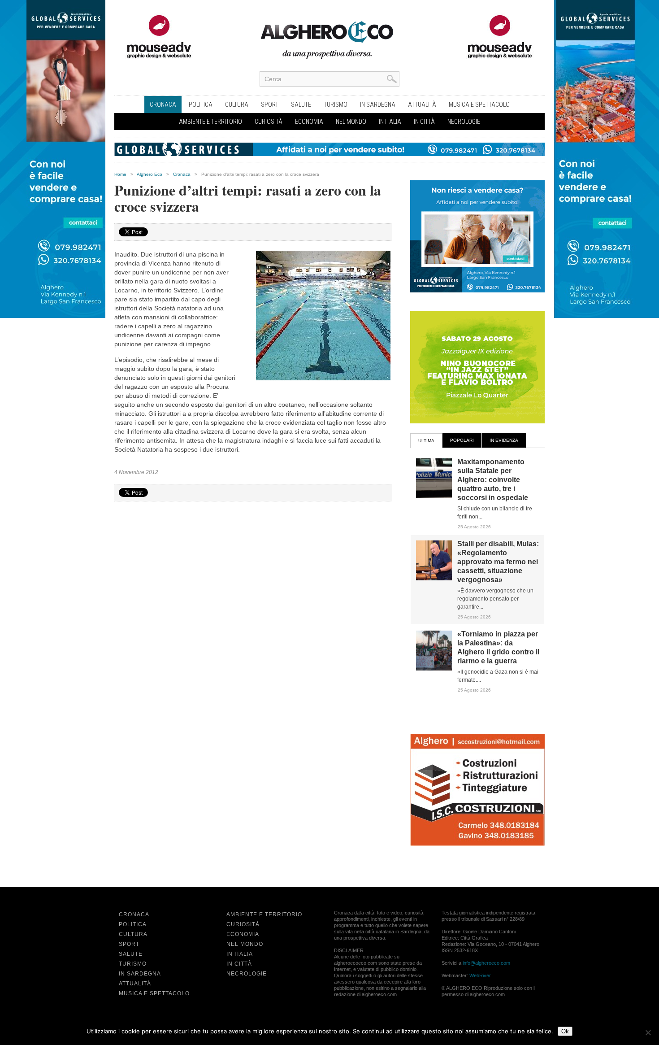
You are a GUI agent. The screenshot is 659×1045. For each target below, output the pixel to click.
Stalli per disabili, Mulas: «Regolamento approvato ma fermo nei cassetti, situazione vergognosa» (498, 561)
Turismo (335, 104)
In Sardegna (377, 104)
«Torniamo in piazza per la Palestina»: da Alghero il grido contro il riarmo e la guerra (498, 647)
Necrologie (463, 121)
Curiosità (268, 121)
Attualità (422, 104)
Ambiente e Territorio (210, 121)
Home (120, 174)
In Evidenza (504, 440)
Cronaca (163, 104)
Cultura (236, 104)
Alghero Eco (149, 174)
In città (424, 121)
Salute (301, 104)
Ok (565, 1031)
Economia (309, 121)
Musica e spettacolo (479, 104)
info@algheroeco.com (486, 963)
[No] (647, 1032)
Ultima (426, 440)
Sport (269, 104)
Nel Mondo (351, 121)
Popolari (462, 440)
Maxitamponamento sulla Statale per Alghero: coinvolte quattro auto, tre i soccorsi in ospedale (492, 479)
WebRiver (480, 975)
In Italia (390, 121)
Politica (200, 104)
